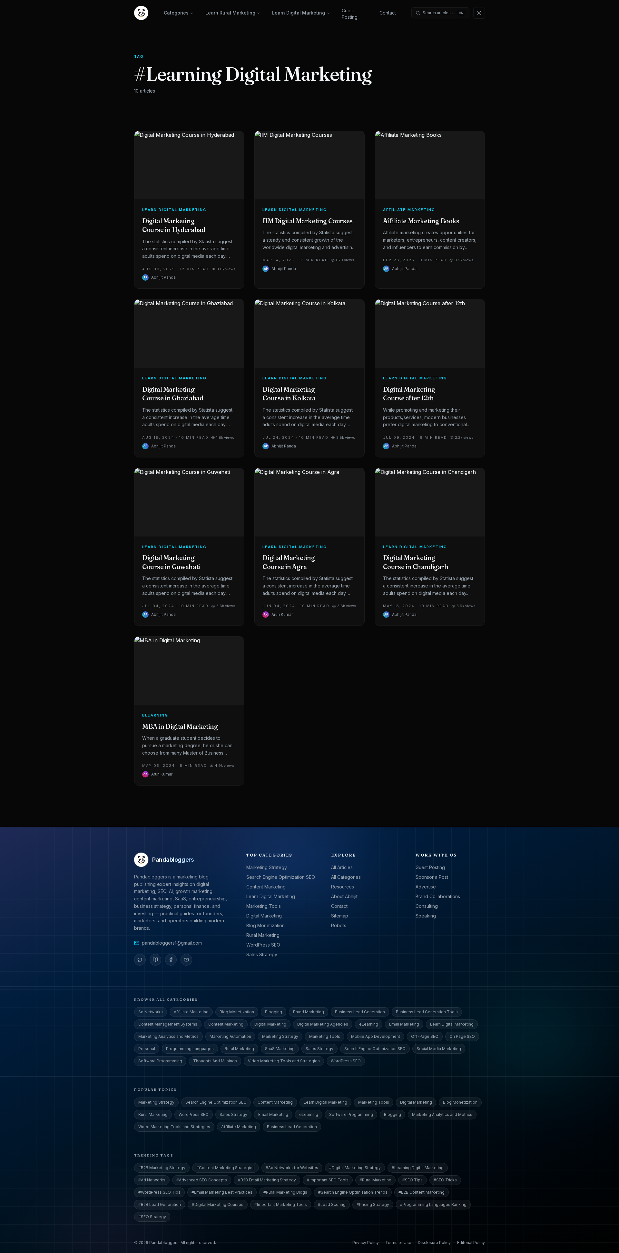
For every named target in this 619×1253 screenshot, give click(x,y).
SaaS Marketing (280, 1048)
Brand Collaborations (438, 896)
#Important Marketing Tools (280, 1204)
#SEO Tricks (445, 1180)
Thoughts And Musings (215, 1060)
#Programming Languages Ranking (433, 1204)
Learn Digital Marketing (298, 12)
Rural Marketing (263, 935)
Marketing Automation (230, 1036)
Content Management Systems (167, 1024)
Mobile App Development (375, 1036)
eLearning (368, 1024)
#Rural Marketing (375, 1180)
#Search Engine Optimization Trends (353, 1192)
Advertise (426, 886)
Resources (342, 886)
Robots (338, 925)
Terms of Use (398, 1242)
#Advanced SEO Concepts (201, 1180)
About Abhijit (344, 896)
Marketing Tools (263, 906)
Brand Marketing (308, 1011)
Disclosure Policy (434, 1242)
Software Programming (160, 1060)
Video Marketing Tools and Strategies (284, 1060)
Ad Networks (150, 1011)
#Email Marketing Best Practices (222, 1192)
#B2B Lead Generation (159, 1204)
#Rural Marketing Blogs (285, 1192)
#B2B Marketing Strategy (161, 1167)
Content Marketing (266, 886)
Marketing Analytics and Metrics (168, 1036)
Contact (387, 12)
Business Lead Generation (360, 1011)
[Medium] (155, 960)
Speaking (426, 915)
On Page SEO (462, 1036)
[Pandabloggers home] (141, 13)
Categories (176, 12)
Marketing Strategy (266, 867)
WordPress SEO (263, 944)
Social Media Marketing (439, 1048)
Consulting (427, 906)
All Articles (342, 867)
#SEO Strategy (152, 1216)
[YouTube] (186, 960)
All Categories (346, 877)
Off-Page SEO (424, 1036)
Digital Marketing (264, 915)
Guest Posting (350, 14)
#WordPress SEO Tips (159, 1192)
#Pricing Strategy (373, 1204)
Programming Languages (190, 1048)
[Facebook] (171, 960)
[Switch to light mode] (479, 13)
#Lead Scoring (332, 1204)
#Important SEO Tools (328, 1180)
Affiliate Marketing (191, 1011)
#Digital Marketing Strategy (355, 1167)
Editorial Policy (471, 1242)
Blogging (273, 1011)
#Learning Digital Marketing (418, 1167)
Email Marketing (404, 1024)
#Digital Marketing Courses (217, 1204)
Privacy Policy (365, 1242)
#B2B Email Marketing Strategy (267, 1180)
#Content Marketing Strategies (225, 1167)
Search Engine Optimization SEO (280, 877)
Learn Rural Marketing (230, 12)
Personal (146, 1048)
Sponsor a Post (432, 877)
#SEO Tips (412, 1180)
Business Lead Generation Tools (427, 1011)
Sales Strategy (261, 954)
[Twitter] (140, 960)
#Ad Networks (151, 1180)
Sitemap (339, 915)
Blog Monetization (265, 925)
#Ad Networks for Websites (292, 1167)
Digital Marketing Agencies (322, 1024)
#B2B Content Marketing (421, 1192)
